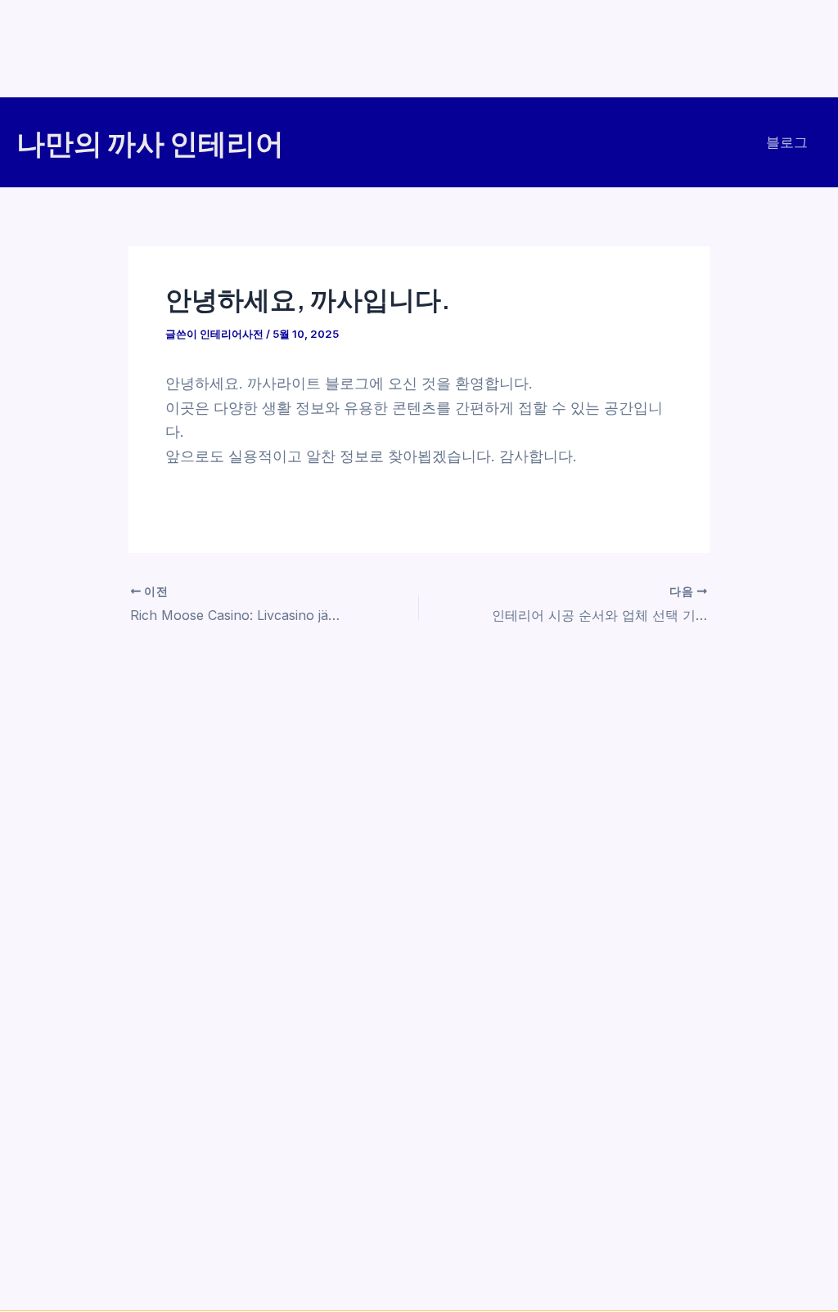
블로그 (787, 142)
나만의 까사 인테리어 (150, 142)
